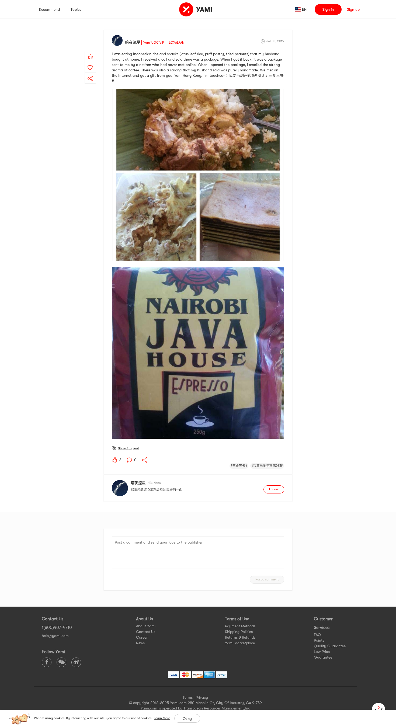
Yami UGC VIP (153, 42)
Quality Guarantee (330, 646)
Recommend (49, 9)
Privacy (202, 697)
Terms (188, 697)
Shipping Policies (239, 631)
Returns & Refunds (240, 637)
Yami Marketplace (240, 643)
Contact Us (145, 631)
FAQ (317, 634)
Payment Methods (240, 626)
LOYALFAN (176, 42)
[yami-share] (147, 457)
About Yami (145, 626)
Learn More (162, 718)
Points (319, 640)
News (140, 643)
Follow (274, 489)
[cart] (378, 709)
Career (142, 637)
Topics (76, 9)
